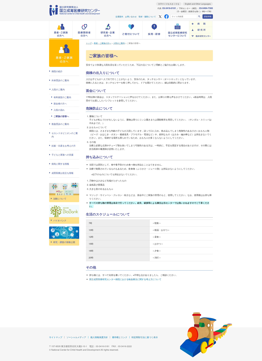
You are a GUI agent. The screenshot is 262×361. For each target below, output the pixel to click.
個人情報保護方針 (99, 337)
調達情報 (208, 16)
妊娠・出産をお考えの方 (64, 145)
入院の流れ (59, 109)
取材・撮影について (147, 16)
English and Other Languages (198, 3)
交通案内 (119, 16)
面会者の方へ (60, 103)
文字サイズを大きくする (168, 3)
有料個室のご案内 (62, 97)
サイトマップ (55, 337)
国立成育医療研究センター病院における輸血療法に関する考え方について (125, 279)
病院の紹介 (57, 71)
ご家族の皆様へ (61, 116)
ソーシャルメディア (76, 337)
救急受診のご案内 (60, 124)
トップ (89, 43)
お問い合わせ (131, 16)
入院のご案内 (119, 43)
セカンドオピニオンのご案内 (65, 135)
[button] (60, 30)
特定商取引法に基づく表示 (145, 337)
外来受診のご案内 (60, 80)
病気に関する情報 (60, 163)
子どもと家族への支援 (62, 154)
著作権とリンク (119, 337)
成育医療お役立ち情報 (62, 172)
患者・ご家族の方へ (102, 43)
